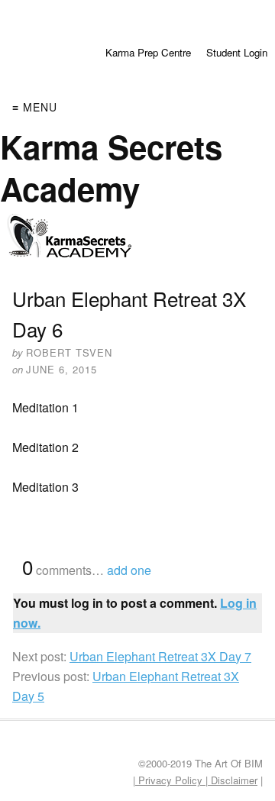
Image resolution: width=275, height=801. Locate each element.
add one (129, 570)
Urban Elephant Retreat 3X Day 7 (160, 656)
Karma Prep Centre (148, 52)
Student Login (236, 52)
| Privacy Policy (169, 780)
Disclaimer (232, 780)
